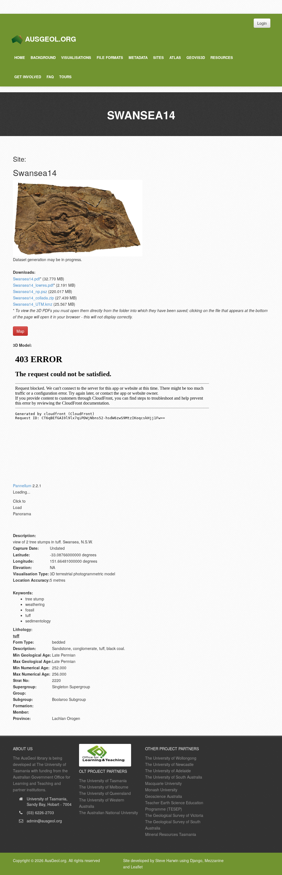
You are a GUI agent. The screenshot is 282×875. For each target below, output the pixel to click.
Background (43, 57)
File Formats (110, 57)
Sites (158, 57)
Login (262, 23)
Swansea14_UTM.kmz (32, 304)
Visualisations (76, 57)
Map (20, 331)
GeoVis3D (195, 57)
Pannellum (22, 485)
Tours (65, 76)
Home (19, 57)
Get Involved (27, 76)
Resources (221, 57)
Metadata (138, 57)
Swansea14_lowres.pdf (33, 285)
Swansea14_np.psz (30, 291)
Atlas (175, 57)
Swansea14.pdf (26, 278)
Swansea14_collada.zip (33, 297)
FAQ (50, 76)
